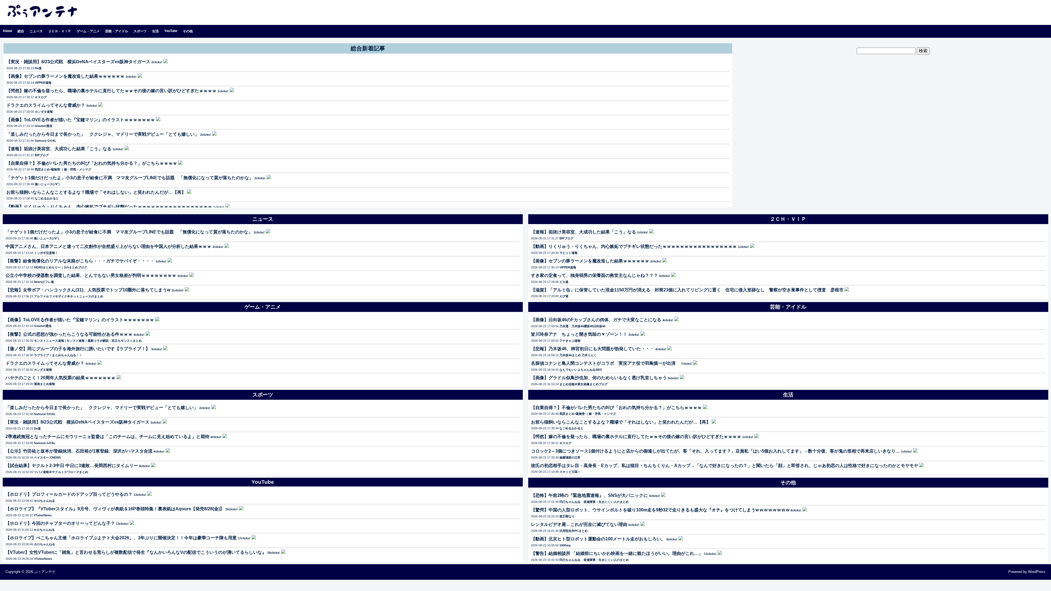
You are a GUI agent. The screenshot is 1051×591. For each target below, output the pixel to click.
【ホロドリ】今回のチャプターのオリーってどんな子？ (60, 523)
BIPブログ (42, 155)
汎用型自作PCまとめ (573, 530)
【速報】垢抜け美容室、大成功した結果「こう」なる (58, 148)
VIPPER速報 (43, 82)
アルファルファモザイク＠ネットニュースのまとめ (68, 296)
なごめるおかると (47, 198)
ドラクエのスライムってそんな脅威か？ (45, 105)
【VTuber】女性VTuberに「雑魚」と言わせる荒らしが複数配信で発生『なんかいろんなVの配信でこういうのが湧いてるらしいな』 (135, 552)
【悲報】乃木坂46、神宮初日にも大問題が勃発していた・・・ (592, 348)
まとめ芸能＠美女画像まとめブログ (583, 384)
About (7, 31)
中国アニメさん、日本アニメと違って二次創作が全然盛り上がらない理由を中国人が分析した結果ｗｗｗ (108, 246)
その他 (188, 31)
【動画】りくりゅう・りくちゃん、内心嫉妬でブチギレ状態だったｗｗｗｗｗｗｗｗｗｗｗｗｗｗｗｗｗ (109, 206)
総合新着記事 (368, 48)
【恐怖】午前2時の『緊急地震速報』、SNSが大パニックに (589, 495)
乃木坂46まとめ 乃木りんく (578, 355)
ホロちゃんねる (44, 500)
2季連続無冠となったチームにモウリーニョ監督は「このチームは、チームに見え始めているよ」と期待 (107, 436)
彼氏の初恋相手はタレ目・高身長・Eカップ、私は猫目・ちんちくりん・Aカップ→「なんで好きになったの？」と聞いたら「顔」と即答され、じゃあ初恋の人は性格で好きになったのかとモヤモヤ (724, 465)
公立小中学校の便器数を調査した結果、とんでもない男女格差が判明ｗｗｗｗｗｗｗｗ (90, 275)
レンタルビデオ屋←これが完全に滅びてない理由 (579, 524)
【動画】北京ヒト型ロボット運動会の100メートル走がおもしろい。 (598, 539)
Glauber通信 (43, 126)
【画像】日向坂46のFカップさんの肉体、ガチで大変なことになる (596, 319)
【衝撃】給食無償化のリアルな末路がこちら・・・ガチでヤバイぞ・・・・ (79, 261)
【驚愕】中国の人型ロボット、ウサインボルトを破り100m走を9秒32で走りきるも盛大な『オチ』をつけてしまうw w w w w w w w (660, 510)
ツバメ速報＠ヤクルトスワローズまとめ (61, 472)
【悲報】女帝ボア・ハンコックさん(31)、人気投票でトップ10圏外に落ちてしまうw (87, 290)
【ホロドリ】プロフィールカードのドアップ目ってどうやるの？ (68, 494)
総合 (21, 31)
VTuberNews (43, 515)
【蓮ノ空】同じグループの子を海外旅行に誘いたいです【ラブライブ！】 (77, 348)
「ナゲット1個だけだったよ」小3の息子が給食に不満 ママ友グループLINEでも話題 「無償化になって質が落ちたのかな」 (129, 177)
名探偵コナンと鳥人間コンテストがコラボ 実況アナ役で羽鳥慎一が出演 (605, 363)
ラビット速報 (568, 252)
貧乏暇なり (566, 516)
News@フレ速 (44, 281)
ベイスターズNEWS (47, 457)
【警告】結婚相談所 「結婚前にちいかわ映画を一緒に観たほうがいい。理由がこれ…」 (617, 553)
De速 (38, 68)
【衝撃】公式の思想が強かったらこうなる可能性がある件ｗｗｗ (68, 334)
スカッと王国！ (570, 471)
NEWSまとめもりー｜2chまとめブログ (60, 267)
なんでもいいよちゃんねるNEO (580, 369)
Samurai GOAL (45, 140)
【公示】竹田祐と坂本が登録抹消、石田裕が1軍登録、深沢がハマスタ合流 (78, 451)
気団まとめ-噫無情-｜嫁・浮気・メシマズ (63, 169)
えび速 (563, 296)
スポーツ (140, 31)
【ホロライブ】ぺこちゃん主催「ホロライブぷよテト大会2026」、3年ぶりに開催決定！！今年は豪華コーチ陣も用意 (121, 537)
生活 (155, 31)
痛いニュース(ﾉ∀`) (47, 184)
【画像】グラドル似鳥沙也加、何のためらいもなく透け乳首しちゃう (599, 377)
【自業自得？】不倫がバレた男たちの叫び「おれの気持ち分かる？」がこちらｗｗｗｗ (91, 163)
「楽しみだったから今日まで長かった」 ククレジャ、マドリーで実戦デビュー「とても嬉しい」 (102, 134)
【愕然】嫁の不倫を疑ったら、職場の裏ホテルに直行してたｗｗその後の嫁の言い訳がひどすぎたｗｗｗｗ (111, 90)
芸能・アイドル (116, 31)
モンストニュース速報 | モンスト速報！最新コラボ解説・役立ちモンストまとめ (88, 340)
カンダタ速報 (44, 111)
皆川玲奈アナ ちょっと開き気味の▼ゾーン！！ (579, 334)
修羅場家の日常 (570, 457)
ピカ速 (563, 281)
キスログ (41, 97)
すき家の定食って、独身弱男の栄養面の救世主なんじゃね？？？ (594, 275)
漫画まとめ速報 (44, 384)
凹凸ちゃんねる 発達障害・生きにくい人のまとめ (594, 501)
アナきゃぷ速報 (570, 340)
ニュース (36, 31)
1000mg (565, 545)
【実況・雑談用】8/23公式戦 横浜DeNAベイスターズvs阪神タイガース (78, 61)
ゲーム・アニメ (88, 31)
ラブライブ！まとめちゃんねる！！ (58, 355)
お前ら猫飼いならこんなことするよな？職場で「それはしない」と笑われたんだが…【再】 (96, 192)
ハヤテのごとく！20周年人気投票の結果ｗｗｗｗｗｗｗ (60, 377)
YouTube (170, 31)
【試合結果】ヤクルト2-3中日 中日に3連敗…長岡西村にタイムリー (71, 465)
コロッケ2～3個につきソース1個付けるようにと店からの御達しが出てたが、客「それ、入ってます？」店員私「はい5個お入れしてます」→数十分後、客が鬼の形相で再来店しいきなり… (715, 451)
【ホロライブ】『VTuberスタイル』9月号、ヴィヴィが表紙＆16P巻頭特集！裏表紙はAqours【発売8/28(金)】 (114, 508)
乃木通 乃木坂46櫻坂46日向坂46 (582, 326)
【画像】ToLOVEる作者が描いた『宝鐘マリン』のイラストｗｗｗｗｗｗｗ (80, 119)
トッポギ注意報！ (46, 252)
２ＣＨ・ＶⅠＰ (59, 31)
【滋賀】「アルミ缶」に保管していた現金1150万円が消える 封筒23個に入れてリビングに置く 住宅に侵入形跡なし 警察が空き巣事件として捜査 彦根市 (687, 290)
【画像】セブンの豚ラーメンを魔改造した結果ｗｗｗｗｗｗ (65, 76)
